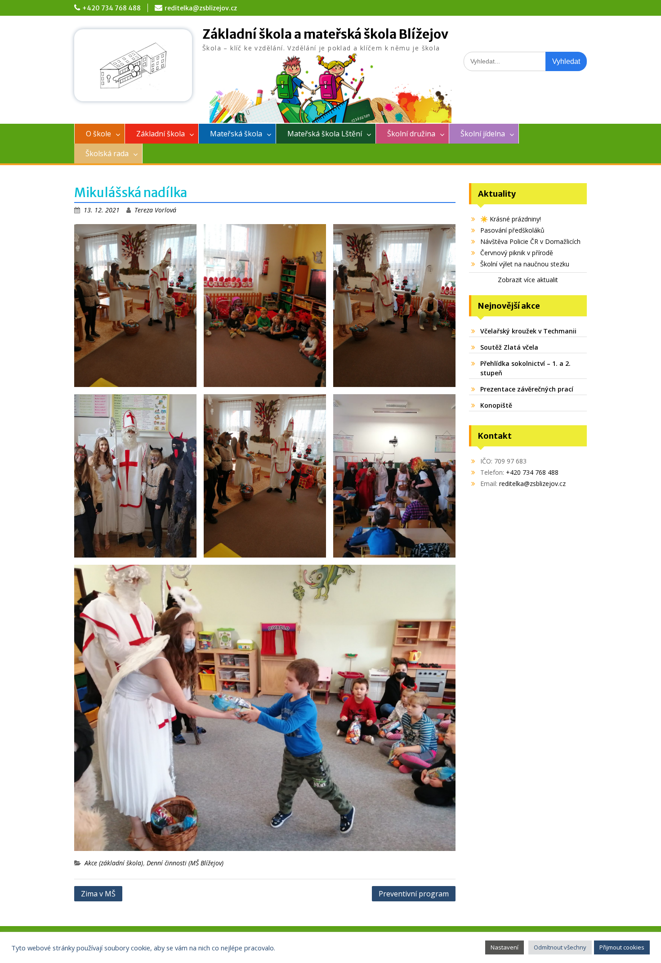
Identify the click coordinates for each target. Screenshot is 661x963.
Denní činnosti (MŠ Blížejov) (185, 863)
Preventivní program (414, 894)
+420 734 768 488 (111, 8)
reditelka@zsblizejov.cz (201, 8)
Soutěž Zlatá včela (509, 347)
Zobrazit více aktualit (528, 279)
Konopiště (496, 405)
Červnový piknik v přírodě (516, 252)
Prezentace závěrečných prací (526, 389)
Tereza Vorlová (155, 210)
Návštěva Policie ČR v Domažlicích (530, 241)
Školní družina (411, 134)
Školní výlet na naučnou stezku (524, 264)
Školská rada (107, 153)
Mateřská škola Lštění (324, 134)
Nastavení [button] (504, 947)
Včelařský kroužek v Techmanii (528, 331)
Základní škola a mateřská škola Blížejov (325, 34)
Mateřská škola (236, 134)
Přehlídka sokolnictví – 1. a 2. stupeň (525, 368)
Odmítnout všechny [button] (560, 947)
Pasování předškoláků (512, 230)
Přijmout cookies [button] (621, 947)
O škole (98, 134)
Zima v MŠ (98, 894)
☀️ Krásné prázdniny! (510, 219)
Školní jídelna (482, 134)
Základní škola (160, 134)
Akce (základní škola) (114, 863)
